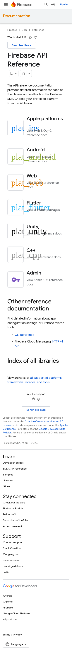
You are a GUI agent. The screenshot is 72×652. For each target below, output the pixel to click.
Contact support (12, 542)
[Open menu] (6, 4)
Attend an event (12, 526)
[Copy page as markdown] (23, 73)
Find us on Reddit (13, 508)
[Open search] (46, 4)
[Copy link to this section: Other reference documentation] (52, 309)
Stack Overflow (12, 548)
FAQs (6, 572)
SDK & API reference (15, 468)
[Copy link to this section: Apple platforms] (32, 124)
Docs (24, 29)
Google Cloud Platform (16, 613)
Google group (11, 554)
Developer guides (13, 462)
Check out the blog (14, 502)
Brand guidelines (13, 566)
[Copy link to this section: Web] (42, 176)
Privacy (17, 634)
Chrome (8, 601)
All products (10, 619)
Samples (8, 474)
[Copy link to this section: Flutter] (46, 203)
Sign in (63, 4)
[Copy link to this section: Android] (50, 150)
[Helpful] (30, 37)
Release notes (11, 560)
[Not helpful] (35, 37)
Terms (6, 634)
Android (8, 595)
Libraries (8, 480)
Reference (38, 29)
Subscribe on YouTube (15, 520)
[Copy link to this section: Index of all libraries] (11, 368)
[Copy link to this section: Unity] (43, 227)
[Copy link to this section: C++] (41, 250)
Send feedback (21, 45)
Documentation (16, 16)
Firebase (12, 29)
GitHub (7, 486)
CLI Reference (24, 335)
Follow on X (9, 514)
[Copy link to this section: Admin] (46, 273)
